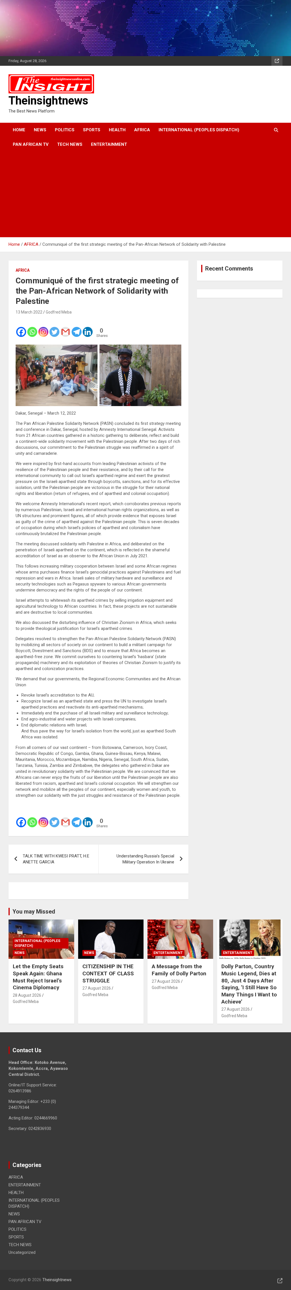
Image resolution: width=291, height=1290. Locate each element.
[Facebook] (21, 328)
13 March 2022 (29, 312)
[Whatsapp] (32, 328)
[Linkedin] (88, 328)
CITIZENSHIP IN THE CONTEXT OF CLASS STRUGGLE (108, 973)
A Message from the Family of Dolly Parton (179, 970)
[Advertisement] (138, 194)
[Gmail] (65, 328)
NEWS (40, 129)
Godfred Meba (59, 312)
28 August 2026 (27, 995)
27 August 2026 (96, 988)
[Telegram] (77, 328)
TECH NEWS (69, 144)
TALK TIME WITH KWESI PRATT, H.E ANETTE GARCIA (56, 859)
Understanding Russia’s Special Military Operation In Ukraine (145, 859)
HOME (19, 129)
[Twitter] (54, 328)
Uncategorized (22, 1252)
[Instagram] (43, 328)
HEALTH (117, 129)
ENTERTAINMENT (109, 144)
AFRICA (142, 129)
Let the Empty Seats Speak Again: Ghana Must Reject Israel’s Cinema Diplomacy (38, 977)
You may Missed (34, 911)
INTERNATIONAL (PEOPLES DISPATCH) (199, 129)
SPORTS (91, 129)
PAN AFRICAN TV (31, 144)
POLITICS (64, 129)
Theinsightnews (48, 100)
